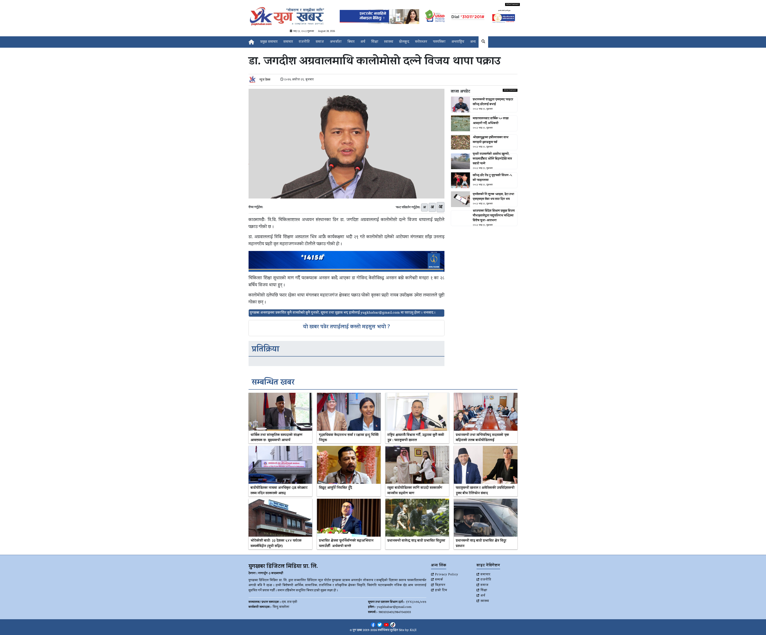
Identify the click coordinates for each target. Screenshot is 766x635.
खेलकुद (404, 42)
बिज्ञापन (440, 585)
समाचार (288, 42)
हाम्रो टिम (441, 590)
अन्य (473, 42)
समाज (320, 42)
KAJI (413, 630)
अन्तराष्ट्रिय (457, 42)
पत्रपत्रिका (439, 42)
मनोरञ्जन (421, 42)
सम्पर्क (439, 580)
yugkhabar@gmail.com (394, 607)
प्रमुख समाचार (268, 42)
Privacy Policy (446, 574)
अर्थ (362, 42)
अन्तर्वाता (336, 42)
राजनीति (304, 42)
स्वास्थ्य (388, 42)
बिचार (350, 42)
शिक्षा (374, 42)
